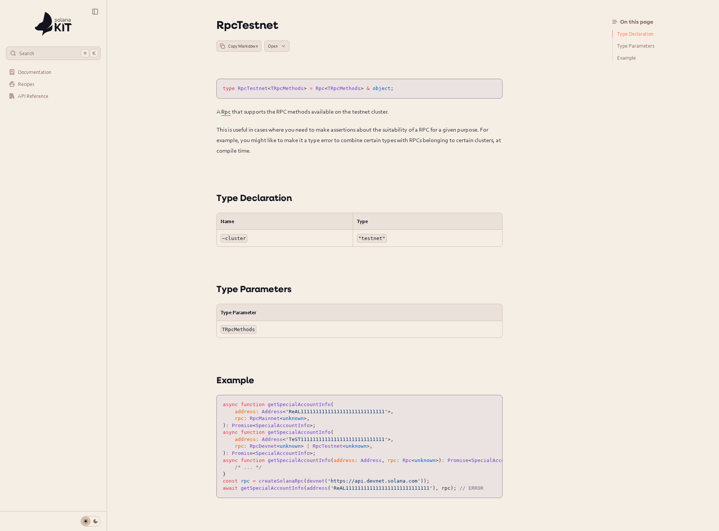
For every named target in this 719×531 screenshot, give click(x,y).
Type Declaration (254, 198)
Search (57, 53)
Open (273, 46)
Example (235, 380)
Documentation (34, 72)
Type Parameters (254, 289)
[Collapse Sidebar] (95, 11)
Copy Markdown (243, 46)
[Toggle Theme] (91, 521)
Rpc (226, 111)
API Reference (33, 96)
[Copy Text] (493, 87)
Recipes (26, 84)
